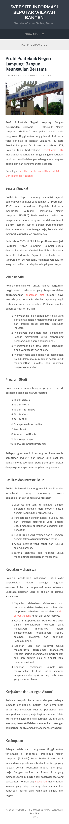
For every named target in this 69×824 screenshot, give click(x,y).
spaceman (41, 781)
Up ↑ (36, 817)
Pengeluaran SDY (52, 149)
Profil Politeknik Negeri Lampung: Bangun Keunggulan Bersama (28, 64)
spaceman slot (35, 294)
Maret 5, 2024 (14, 75)
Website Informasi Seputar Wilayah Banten (34, 12)
